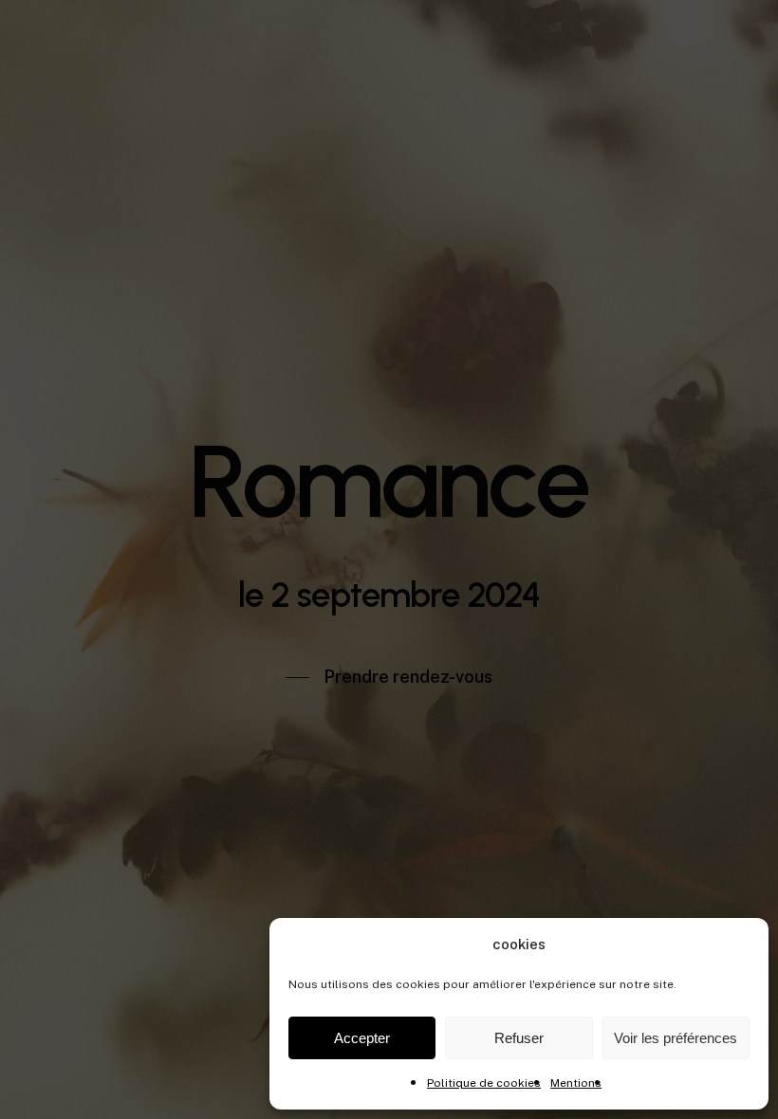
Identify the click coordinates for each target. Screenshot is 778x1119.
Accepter (362, 1038)
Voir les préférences (675, 1038)
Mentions (576, 1083)
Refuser (519, 1038)
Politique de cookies (484, 1083)
